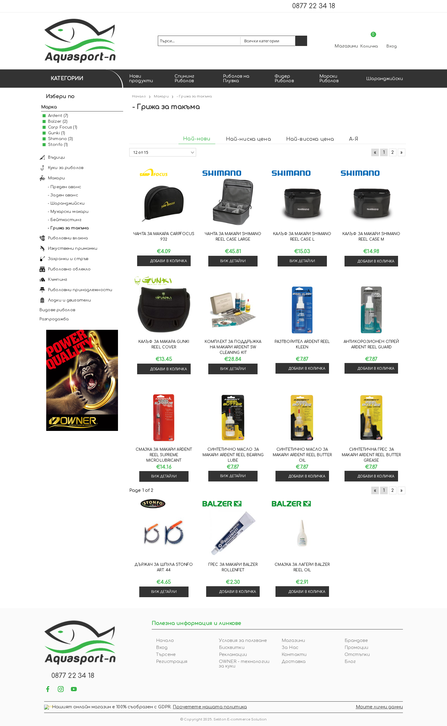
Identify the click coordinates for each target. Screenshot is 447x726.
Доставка (294, 661)
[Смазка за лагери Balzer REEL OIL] (302, 533)
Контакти (294, 654)
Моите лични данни (379, 707)
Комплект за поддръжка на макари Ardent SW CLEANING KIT (233, 347)
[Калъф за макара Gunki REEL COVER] (163, 310)
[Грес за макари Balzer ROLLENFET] (233, 533)
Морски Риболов (329, 78)
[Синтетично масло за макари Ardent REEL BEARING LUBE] (233, 418)
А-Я (353, 139)
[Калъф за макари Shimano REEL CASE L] (302, 202)
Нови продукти (141, 78)
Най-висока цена (310, 139)
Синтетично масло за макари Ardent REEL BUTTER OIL (302, 455)
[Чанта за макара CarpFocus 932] (163, 202)
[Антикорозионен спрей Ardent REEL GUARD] (371, 310)
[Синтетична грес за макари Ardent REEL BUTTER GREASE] (371, 418)
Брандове (356, 640)
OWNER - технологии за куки (244, 663)
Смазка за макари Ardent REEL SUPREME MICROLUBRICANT (164, 455)
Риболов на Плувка (236, 78)
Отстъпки (357, 654)
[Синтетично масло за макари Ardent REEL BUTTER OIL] (302, 418)
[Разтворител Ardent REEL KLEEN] (302, 310)
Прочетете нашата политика (210, 707)
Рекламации (233, 654)
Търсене (166, 654)
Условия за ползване (243, 640)
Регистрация (172, 661)
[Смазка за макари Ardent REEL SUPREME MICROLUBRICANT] (163, 418)
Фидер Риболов (284, 78)
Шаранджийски (384, 78)
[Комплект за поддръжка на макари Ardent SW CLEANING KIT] (233, 310)
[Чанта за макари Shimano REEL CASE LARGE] (233, 202)
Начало (165, 640)
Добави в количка (168, 260)
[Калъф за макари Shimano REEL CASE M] (371, 202)
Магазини (346, 46)
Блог (350, 661)
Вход (391, 46)
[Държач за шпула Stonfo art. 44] (163, 533)
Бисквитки (231, 647)
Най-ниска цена (248, 139)
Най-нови (196, 139)
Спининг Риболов (184, 78)
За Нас (290, 647)
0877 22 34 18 (313, 6)
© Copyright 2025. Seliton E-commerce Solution (223, 719)
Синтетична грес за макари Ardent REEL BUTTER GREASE (371, 455)
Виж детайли (233, 261)
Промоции (357, 647)
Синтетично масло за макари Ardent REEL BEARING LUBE (233, 455)
